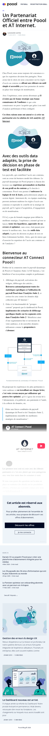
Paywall (24, 4)
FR (3, 11)
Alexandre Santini (14, 33)
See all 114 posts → (11, 595)
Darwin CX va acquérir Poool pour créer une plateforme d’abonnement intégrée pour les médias (22, 559)
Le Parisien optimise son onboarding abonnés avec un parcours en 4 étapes (23, 584)
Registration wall (38, 4)
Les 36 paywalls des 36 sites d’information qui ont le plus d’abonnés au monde (24, 572)
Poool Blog (22, 728)
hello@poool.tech (13, 491)
